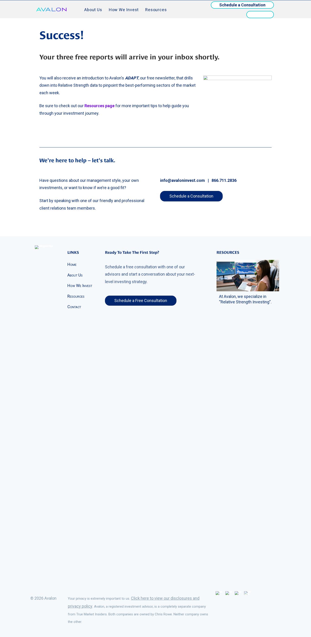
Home (71, 264)
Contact (74, 306)
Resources (156, 9)
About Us (93, 9)
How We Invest (124, 9)
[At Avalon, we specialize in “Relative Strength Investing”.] (248, 275)
